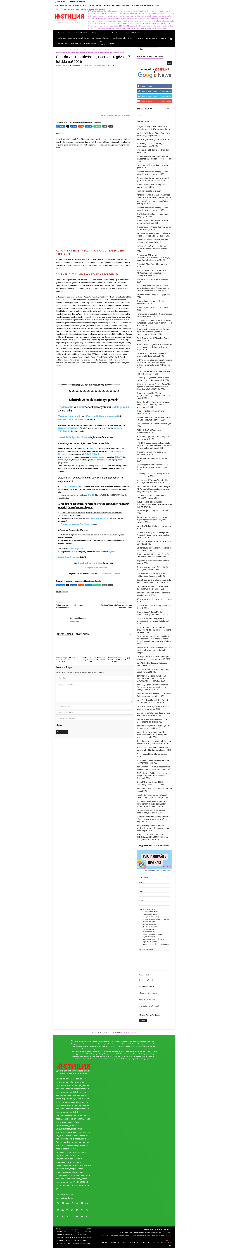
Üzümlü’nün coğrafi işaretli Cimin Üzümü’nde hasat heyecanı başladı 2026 (152, 248)
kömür (78, 416)
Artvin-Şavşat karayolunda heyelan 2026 (152, 755)
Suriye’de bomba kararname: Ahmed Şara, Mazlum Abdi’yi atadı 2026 (153, 179)
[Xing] (87, 1216)
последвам (166, 91)
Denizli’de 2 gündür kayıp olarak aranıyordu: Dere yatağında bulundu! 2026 (153, 621)
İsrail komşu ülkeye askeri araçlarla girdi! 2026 (152, 166)
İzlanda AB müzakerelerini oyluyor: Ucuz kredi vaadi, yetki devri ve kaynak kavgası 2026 (154, 650)
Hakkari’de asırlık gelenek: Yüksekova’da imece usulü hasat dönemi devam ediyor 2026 (154, 347)
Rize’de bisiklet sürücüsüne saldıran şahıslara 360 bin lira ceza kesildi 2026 (154, 748)
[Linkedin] (63, 1210)
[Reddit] (87, 1210)
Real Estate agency (95, 5)
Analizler (140, 38)
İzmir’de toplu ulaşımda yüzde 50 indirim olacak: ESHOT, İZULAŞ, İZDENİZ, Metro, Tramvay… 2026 (151, 678)
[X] (68, 1216)
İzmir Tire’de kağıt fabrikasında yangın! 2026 (154, 527)
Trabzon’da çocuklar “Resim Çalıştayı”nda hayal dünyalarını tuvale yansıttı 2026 (153, 395)
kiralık (60, 489)
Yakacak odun (65, 416)
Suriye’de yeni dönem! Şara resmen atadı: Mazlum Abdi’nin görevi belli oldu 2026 (154, 158)
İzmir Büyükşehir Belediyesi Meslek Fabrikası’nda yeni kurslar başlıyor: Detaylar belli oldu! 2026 (152, 687)
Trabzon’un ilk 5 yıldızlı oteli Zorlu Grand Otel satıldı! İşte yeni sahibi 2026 (154, 555)
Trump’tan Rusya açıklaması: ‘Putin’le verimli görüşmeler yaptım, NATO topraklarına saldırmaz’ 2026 (153, 331)
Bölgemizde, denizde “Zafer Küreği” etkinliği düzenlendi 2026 (152, 568)
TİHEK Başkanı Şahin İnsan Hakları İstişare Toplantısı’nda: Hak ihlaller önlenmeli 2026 (152, 775)
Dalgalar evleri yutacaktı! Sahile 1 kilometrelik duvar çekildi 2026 (151, 354)
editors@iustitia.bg (64, 1198)
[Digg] (68, 1203)
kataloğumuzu (120, 407)
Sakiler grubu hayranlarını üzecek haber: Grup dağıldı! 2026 (154, 549)
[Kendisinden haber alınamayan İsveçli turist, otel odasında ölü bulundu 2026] (94, 647)
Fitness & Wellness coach (125, 5)
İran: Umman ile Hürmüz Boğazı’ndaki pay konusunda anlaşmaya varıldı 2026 (154, 768)
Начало (58, 50)
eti (102, 552)
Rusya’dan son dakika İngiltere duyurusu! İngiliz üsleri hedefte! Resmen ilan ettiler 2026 (154, 504)
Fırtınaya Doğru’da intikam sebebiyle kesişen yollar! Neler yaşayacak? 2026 (153, 657)
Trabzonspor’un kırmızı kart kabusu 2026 (152, 308)
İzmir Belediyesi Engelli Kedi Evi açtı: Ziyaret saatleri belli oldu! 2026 (153, 701)
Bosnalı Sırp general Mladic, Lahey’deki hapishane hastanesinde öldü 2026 (154, 581)
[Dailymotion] (63, 1203)
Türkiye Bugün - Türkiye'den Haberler (112, 52)
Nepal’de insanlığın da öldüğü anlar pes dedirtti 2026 (154, 606)
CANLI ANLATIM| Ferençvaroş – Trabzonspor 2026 (151, 431)
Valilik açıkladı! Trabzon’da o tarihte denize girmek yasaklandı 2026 (152, 481)
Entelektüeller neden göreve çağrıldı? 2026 (153, 295)
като (169, 86)
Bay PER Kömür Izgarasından (69, 557)
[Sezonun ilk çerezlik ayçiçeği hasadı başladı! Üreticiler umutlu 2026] (68, 647)
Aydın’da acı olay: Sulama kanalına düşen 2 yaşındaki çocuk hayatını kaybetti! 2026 (152, 519)
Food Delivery (141, 5)
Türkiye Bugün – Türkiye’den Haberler (84, 43)
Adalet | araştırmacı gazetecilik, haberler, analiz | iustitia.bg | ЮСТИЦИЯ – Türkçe (118, 33)
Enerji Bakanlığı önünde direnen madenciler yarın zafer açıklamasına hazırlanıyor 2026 (153, 828)
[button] (171, 38)
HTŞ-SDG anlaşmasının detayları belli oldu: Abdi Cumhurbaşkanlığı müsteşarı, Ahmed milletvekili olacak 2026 (154, 445)
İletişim (111, 43)
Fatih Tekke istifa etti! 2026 (149, 191)
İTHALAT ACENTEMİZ (68, 428)
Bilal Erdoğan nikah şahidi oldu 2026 (153, 139)
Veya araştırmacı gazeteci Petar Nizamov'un (77, 524)
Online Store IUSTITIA (79, 5)
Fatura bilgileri (144, 975)
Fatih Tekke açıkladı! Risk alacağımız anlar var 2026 (153, 339)
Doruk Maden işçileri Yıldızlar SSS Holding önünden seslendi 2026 (151, 574)
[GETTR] (87, 1203)
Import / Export (145, 109)
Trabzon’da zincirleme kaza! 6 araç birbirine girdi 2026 (152, 453)
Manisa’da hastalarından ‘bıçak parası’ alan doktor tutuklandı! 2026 (153, 714)
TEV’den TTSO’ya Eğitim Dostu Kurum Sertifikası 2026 (154, 542)
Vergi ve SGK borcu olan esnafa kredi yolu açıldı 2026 (153, 202)
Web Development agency (96, 9)
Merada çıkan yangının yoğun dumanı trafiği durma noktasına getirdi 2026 (153, 379)
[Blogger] (58, 1203)
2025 (70, 50)
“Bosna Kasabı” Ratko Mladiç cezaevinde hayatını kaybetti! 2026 (152, 613)
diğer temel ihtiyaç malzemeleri (101, 416)
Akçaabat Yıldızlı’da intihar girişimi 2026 (152, 265)
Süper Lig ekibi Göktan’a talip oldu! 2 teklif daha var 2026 (153, 474)
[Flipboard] (82, 1203)
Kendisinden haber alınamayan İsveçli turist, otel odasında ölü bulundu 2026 (94, 660)
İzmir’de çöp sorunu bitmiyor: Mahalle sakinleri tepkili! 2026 (153, 594)
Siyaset (163, 38)
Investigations (65, 5)
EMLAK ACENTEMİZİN (69, 486)
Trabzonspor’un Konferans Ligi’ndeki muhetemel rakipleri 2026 (153, 221)
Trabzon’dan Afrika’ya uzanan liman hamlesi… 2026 (116, 606)
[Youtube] (82, 1216)
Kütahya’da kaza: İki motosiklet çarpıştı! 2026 (154, 600)
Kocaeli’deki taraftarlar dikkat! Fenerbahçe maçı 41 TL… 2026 (150, 783)
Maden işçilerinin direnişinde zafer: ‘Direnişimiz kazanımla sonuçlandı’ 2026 (152, 467)
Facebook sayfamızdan (90, 563)
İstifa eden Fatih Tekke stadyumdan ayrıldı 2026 (153, 151)
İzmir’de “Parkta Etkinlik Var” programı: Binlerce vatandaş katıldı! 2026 (154, 694)
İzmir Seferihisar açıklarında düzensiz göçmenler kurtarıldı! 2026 (153, 707)
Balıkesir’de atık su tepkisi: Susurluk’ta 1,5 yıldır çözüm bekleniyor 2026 (153, 418)
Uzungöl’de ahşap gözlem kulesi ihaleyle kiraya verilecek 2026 (151, 811)
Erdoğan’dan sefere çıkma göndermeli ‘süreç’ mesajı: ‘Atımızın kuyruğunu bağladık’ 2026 (154, 819)
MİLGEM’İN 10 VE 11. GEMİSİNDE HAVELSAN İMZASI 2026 (151, 496)
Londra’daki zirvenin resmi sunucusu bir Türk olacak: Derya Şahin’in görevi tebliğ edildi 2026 (154, 323)
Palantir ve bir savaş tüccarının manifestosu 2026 (69, 606)
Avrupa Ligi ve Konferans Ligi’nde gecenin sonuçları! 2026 (151, 144)
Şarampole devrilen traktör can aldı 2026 (152, 459)
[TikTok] (58, 1216)
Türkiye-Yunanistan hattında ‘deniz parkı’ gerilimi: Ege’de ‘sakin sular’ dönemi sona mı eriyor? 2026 (152, 804)
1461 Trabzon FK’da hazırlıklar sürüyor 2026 (154, 425)
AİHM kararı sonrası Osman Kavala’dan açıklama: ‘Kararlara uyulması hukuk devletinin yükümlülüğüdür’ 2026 (154, 386)
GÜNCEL (64, 591)
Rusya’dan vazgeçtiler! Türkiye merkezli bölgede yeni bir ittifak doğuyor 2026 (154, 128)
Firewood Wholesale (62, 9)
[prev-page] (128, 634)
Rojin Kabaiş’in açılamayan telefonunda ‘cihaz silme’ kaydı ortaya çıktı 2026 (154, 742)
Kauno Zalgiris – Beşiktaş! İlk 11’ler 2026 (152, 512)
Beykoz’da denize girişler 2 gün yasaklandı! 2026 (150, 302)
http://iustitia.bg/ (74, 621)
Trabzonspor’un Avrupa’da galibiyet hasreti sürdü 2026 (152, 185)
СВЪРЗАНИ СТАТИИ (65, 634)
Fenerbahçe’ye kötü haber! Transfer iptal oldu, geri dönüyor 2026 (154, 315)
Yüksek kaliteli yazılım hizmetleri (74, 437)
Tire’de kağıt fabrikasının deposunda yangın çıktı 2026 (153, 215)
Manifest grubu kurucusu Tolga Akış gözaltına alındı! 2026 (153, 670)
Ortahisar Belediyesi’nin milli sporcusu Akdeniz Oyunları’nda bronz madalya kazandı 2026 (154, 535)
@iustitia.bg (130, 1032)
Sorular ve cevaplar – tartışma (123, 38)
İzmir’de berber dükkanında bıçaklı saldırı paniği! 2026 (152, 664)
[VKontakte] (77, 1216)
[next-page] (131, 634)
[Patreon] (77, 1210)
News (57, 5)
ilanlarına (114, 489)
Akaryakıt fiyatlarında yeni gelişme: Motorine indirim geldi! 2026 (152, 720)
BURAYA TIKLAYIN (92, 454)
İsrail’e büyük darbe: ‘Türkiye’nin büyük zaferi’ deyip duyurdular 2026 (153, 134)
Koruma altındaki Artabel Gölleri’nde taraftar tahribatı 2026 (153, 761)
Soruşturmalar (62, 43)
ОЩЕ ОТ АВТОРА (82, 634)
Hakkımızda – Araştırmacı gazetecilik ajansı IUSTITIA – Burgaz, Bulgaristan (83, 38)
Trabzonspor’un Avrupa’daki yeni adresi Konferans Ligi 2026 (154, 228)
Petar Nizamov (109, 5)
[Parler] (72, 1210)
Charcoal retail (153, 5)
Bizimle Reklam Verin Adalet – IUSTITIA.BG (72, 33)
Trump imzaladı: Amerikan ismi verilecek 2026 (150, 412)
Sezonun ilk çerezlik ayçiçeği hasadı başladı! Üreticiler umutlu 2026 (67, 660)
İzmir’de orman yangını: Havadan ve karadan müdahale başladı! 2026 (152, 587)
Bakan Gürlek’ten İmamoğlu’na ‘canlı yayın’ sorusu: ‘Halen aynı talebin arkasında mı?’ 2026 (153, 404)
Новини (64, 50)
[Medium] (68, 1210)
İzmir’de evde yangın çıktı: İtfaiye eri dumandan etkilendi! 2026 (153, 727)
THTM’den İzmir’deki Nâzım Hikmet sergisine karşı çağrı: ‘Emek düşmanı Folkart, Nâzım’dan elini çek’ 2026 (153, 288)
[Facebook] (72, 1203)
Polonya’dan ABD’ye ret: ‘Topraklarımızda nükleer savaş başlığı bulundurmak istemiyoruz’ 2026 (154, 257)
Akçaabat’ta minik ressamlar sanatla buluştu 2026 (153, 561)
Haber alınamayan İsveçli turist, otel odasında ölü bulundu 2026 (153, 241)
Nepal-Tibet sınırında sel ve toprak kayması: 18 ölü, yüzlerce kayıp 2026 (153, 796)
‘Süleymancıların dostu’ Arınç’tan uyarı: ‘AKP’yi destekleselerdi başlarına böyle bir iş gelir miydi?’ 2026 (154, 489)
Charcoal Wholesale (78, 9)
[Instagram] (58, 1210)
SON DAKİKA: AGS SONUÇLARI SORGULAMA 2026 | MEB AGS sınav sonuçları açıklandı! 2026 (153, 837)
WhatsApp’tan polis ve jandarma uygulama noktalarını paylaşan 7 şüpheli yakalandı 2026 (154, 630)
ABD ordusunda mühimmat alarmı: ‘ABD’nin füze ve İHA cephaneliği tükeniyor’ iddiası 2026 (152, 273)
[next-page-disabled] (141, 115)
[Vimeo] (72, 1216)
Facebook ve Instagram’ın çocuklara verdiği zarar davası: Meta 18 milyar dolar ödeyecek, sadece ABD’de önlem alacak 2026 (154, 640)
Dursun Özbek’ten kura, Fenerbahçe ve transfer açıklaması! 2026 (153, 372)
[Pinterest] (82, 1210)
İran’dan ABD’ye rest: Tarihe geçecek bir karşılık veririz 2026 (154, 437)
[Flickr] (77, 1203)
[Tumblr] (63, 1216)
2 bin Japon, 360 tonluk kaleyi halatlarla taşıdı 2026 (154, 789)
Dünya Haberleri (151, 38)
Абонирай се (166, 101)
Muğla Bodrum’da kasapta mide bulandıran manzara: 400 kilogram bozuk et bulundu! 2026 (152, 734)
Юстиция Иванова (75, 66)
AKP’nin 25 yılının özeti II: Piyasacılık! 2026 (153, 280)
